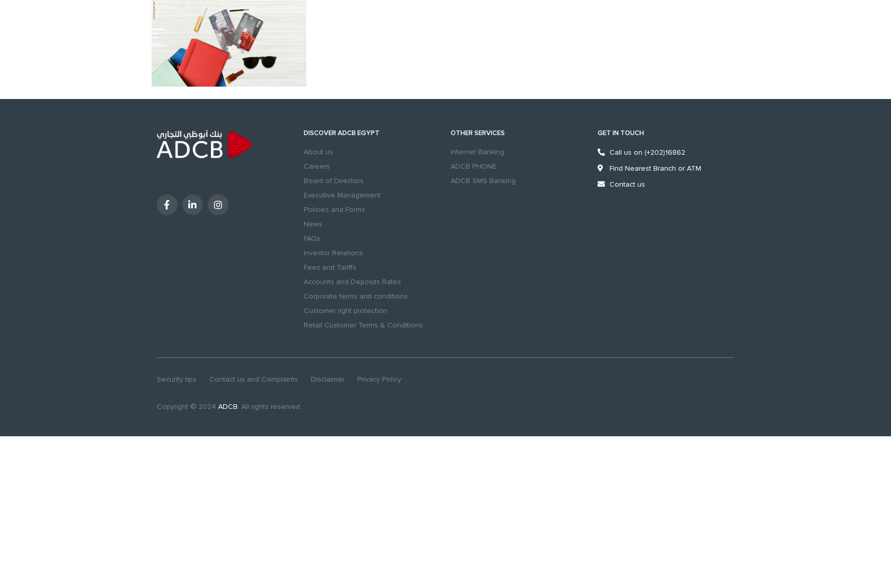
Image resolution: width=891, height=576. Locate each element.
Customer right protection (345, 310)
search (550, 38)
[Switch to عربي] (520, 38)
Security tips (176, 379)
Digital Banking (673, 39)
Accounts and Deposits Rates (352, 281)
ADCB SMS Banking (483, 180)
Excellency (238, 7)
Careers (317, 166)
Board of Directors (334, 180)
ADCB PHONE (474, 166)
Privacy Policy (379, 379)
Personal (165, 7)
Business (200, 7)
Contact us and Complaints (253, 379)
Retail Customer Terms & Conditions (363, 325)
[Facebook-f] (167, 204)
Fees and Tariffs (330, 267)
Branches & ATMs (580, 38)
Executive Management (342, 195)
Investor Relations (333, 253)
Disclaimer (327, 379)
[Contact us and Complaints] (608, 38)
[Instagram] (218, 204)
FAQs (312, 238)
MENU (160, 45)
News (313, 224)
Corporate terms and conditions (356, 296)
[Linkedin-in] (193, 204)
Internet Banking (477, 151)
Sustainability (282, 7)
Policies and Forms (334, 209)
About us (318, 151)
